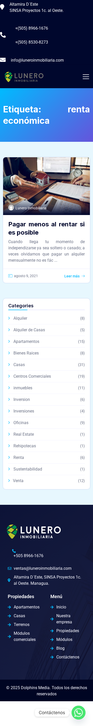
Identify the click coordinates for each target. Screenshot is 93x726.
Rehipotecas (24, 445)
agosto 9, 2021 (26, 276)
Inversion (21, 399)
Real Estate (23, 434)
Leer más (72, 276)
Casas (19, 364)
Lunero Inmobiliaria (31, 208)
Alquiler (20, 318)
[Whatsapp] (79, 713)
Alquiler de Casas (29, 329)
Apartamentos (26, 341)
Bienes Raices (26, 353)
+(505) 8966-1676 (31, 28)
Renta (18, 457)
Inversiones (23, 411)
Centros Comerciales (32, 376)
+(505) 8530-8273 (31, 42)
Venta (18, 480)
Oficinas (20, 422)
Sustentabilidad (27, 469)
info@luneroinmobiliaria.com (37, 60)
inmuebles (22, 387)
